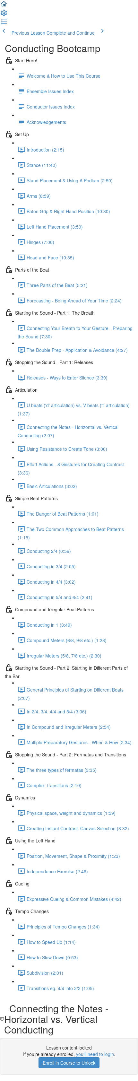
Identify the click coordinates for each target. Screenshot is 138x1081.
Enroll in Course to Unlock (69, 1062)
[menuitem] (4, 15)
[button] (4, 6)
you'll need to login (95, 1054)
